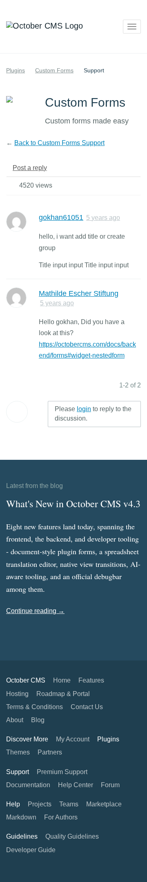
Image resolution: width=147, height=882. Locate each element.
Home (62, 680)
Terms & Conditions (34, 706)
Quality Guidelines (72, 836)
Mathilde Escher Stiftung (78, 293)
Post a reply (30, 167)
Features (91, 680)
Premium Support (62, 771)
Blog (38, 719)
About (14, 719)
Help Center (75, 784)
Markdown (21, 817)
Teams (68, 804)
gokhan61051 (61, 217)
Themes (18, 752)
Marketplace (104, 804)
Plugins (15, 70)
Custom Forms (54, 70)
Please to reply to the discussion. (93, 413)
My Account (72, 739)
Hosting (17, 693)
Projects (39, 804)
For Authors (61, 817)
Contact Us (87, 706)
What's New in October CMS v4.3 (73, 503)
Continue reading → (35, 610)
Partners (50, 752)
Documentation (28, 784)
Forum (110, 784)
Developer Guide (31, 849)
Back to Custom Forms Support (59, 142)
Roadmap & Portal (63, 693)
